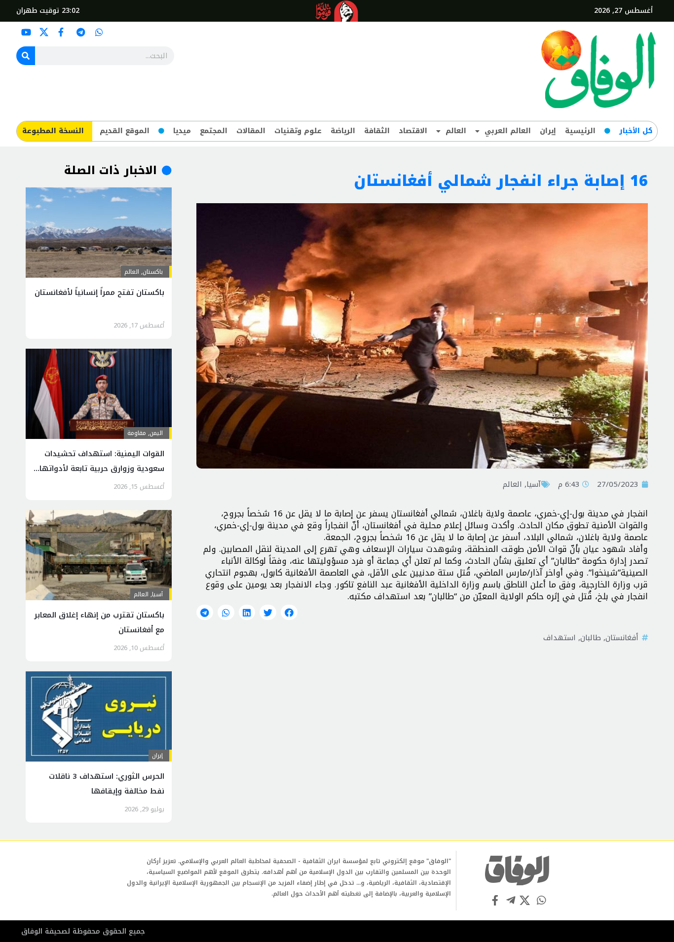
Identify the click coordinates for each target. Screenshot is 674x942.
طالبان (590, 638)
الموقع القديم (125, 131)
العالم (456, 131)
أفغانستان (621, 638)
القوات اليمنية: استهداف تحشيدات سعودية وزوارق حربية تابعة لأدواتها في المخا (101, 468)
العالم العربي (508, 131)
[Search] (25, 55)
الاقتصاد (413, 131)
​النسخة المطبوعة (53, 131)
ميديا (182, 131)
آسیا (533, 484)
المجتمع (213, 131)
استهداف (559, 638)
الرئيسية (580, 131)
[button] (289, 612)
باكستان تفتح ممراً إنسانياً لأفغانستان (99, 292)
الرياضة (343, 131)
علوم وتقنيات (298, 131)
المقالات (250, 131)
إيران (548, 131)
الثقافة (377, 131)
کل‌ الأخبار (635, 131)
